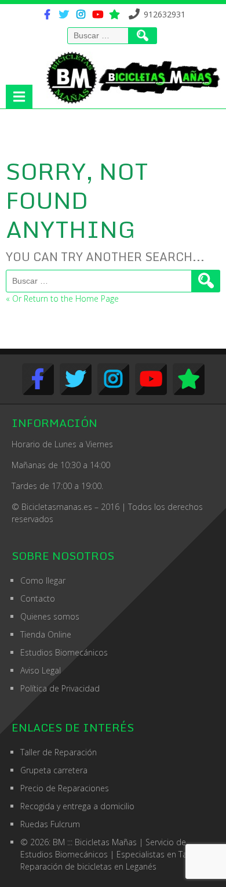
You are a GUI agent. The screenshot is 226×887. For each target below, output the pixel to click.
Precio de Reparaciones (64, 788)
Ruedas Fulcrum (50, 824)
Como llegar (42, 580)
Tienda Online (45, 634)
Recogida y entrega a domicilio (77, 806)
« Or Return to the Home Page (62, 298)
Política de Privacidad (60, 688)
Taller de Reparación (58, 752)
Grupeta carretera (54, 770)
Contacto (37, 598)
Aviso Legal (40, 670)
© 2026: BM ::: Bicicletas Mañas (103, 842)
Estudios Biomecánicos (64, 652)
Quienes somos (49, 616)
